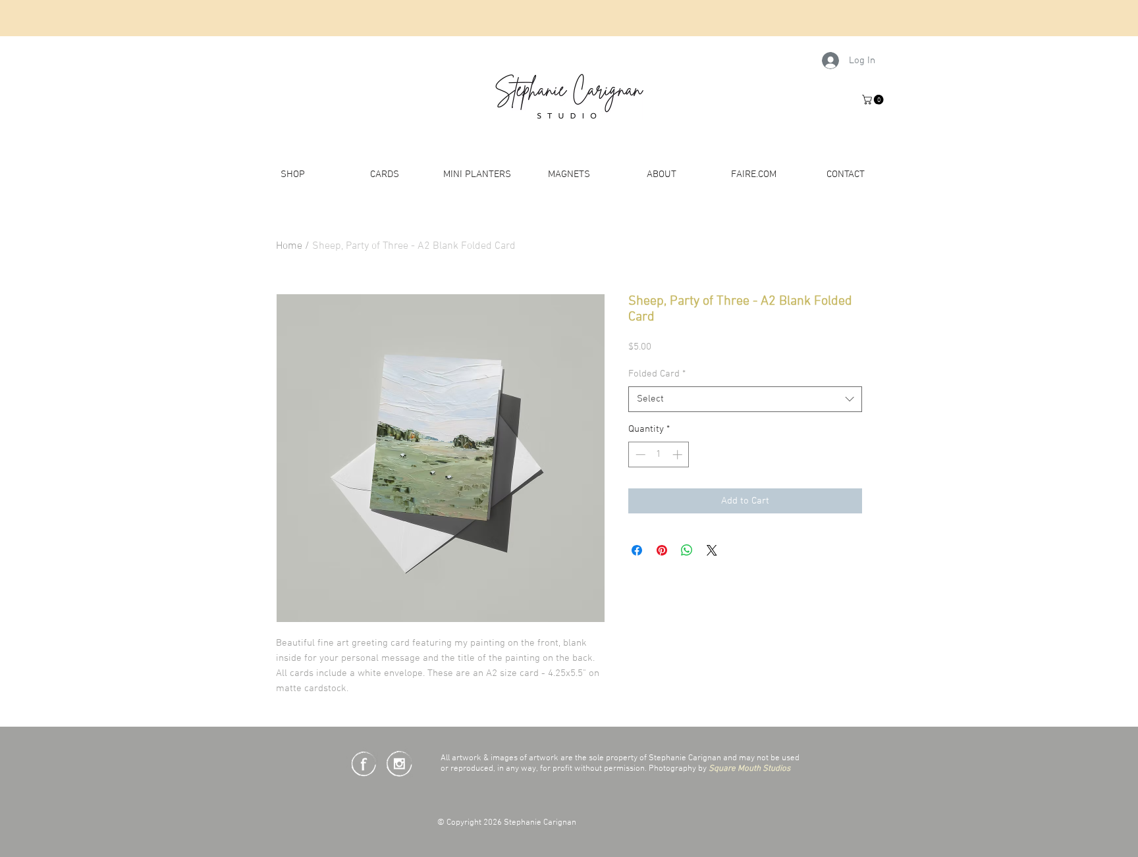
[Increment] (679, 454)
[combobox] (745, 399)
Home (289, 246)
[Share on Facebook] (637, 550)
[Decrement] (639, 454)
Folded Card (657, 374)
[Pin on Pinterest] (662, 550)
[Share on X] (712, 550)
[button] (874, 100)
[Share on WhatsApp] (687, 550)
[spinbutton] (659, 454)
